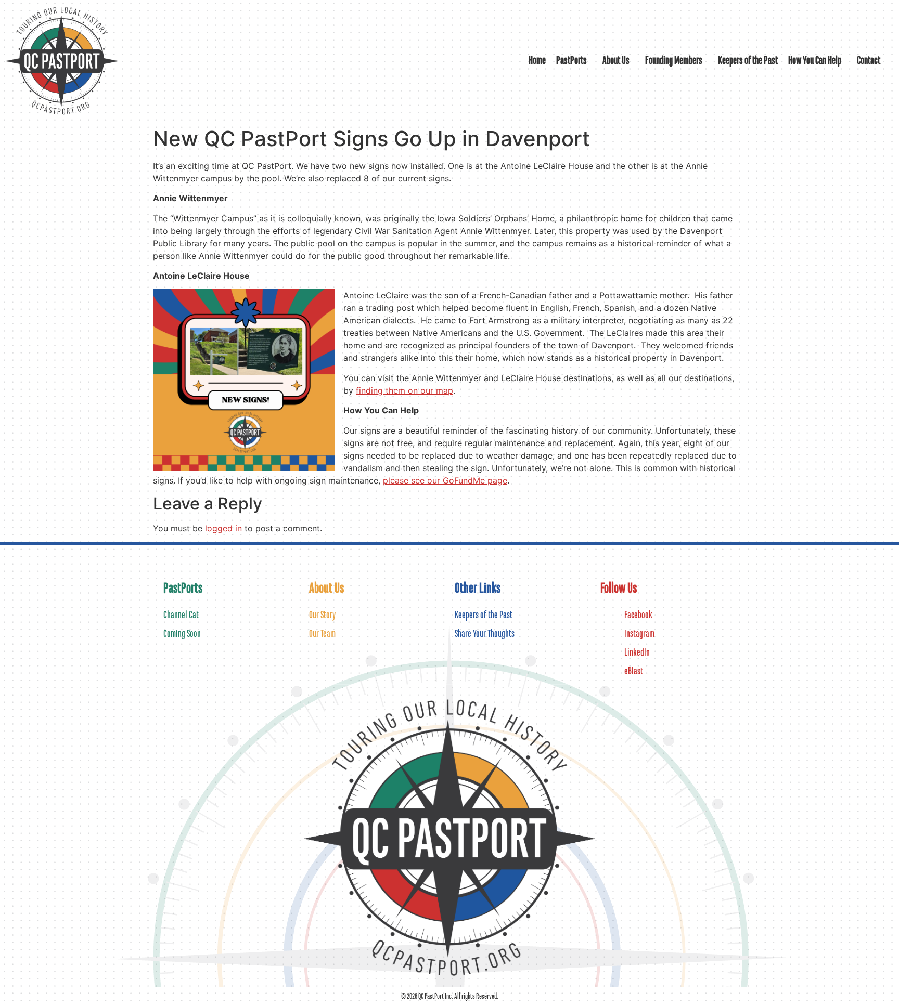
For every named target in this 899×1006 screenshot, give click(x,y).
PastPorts (571, 61)
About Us (616, 61)
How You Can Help (814, 61)
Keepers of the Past (748, 61)
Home (537, 61)
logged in (223, 528)
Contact (868, 61)
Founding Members (673, 61)
